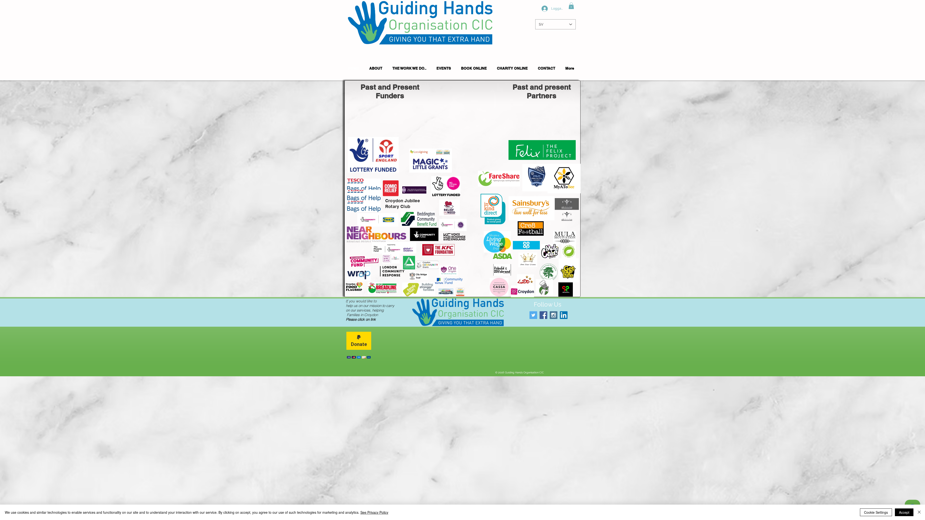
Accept (904, 512)
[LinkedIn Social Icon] (564, 315)
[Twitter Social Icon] (533, 315)
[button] (571, 5)
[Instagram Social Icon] (553, 315)
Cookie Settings (876, 512)
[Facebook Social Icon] (543, 315)
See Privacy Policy (374, 512)
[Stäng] (919, 512)
